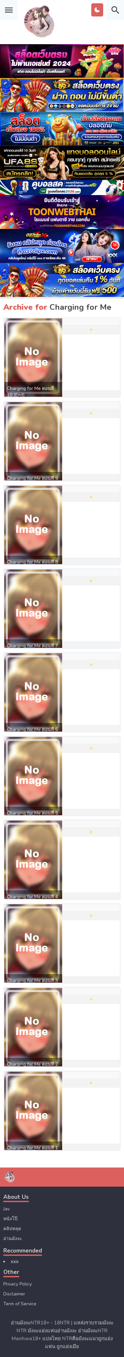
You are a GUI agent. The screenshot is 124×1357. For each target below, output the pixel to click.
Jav (6, 1209)
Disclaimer (14, 1294)
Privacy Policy (17, 1284)
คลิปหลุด (12, 1229)
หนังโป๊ (10, 1219)
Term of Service (19, 1304)
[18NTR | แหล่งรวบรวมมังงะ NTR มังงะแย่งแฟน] (39, 37)
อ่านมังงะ (12, 1238)
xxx (15, 1261)
